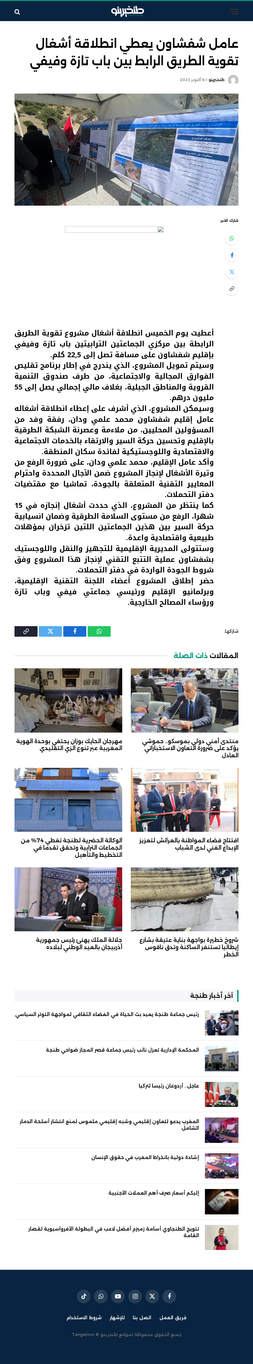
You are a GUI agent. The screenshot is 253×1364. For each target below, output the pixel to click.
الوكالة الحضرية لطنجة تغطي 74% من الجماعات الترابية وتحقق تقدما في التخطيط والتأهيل (71, 847)
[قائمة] (234, 11)
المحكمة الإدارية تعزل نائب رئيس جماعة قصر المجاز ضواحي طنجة (122, 1050)
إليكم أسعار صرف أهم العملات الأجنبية (153, 1193)
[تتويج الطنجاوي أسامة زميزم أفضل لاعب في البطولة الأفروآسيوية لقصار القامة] (222, 1237)
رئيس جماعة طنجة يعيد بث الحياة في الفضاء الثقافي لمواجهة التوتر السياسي (107, 1014)
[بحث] (17, 11)
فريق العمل (172, 1317)
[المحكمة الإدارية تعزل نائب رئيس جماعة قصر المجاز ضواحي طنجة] (222, 1058)
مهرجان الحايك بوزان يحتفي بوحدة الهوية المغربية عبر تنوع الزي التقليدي (69, 745)
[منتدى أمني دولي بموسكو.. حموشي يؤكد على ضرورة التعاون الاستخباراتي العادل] (185, 700)
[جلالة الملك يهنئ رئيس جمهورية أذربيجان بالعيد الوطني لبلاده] (68, 899)
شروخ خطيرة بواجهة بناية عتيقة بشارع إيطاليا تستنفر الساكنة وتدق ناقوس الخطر (189, 947)
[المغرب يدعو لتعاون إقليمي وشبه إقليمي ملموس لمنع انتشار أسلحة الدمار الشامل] (222, 1130)
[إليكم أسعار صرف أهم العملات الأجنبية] (222, 1201)
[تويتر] (232, 271)
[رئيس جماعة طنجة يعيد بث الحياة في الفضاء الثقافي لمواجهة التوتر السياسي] (222, 1023)
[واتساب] (232, 238)
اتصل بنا (142, 1317)
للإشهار (117, 1317)
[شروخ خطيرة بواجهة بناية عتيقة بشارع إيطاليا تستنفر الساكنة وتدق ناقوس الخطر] (185, 899)
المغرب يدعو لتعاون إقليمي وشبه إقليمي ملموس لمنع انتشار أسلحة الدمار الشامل (109, 1124)
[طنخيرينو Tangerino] (126, 11)
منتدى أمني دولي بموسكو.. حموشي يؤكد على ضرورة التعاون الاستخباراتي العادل (190, 748)
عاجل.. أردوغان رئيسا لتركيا (169, 1086)
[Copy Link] (232, 288)
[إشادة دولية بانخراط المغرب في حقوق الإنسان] (222, 1166)
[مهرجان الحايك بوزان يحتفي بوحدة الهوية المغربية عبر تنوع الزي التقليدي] (68, 700)
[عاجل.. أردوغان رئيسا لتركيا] (222, 1094)
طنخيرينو (216, 79)
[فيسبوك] (232, 255)
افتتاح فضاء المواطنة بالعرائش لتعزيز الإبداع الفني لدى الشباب (189, 844)
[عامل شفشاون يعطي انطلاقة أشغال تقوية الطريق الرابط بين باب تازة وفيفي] (126, 150)
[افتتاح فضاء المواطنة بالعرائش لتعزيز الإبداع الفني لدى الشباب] (185, 800)
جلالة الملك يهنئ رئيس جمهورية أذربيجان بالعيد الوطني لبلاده (79, 943)
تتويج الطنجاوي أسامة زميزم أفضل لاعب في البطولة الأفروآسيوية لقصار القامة (113, 1232)
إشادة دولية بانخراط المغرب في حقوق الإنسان (145, 1157)
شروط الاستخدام (84, 1317)
